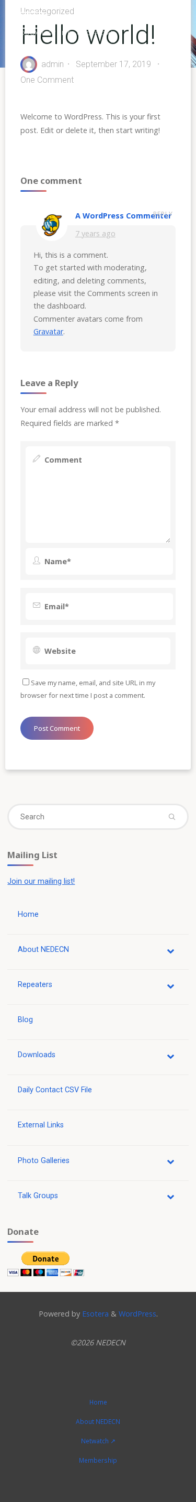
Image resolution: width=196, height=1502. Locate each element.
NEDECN (25, 20)
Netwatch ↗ (98, 1441)
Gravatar (48, 331)
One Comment (47, 80)
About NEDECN (98, 1421)
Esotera (94, 1314)
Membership (98, 1460)
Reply (163, 214)
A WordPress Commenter (123, 216)
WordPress (137, 1314)
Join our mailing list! (41, 881)
